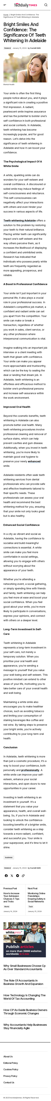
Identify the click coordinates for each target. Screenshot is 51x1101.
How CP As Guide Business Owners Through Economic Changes (25, 1011)
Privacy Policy (10, 1076)
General (7, 48)
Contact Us (8, 1082)
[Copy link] (23, 876)
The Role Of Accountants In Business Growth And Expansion (23, 982)
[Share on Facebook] (6, 876)
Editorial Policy (10, 1063)
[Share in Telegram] (17, 876)
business (8, 857)
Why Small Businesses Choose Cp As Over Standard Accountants (24, 967)
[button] (4, 5)
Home (5, 15)
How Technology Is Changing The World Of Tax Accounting (24, 997)
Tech (31, 907)
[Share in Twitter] (12, 876)
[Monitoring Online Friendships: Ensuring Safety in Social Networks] (37, 899)
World (6, 907)
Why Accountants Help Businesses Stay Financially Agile (25, 1026)
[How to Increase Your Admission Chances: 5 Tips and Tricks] (14, 899)
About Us (7, 1056)
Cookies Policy (10, 1069)
